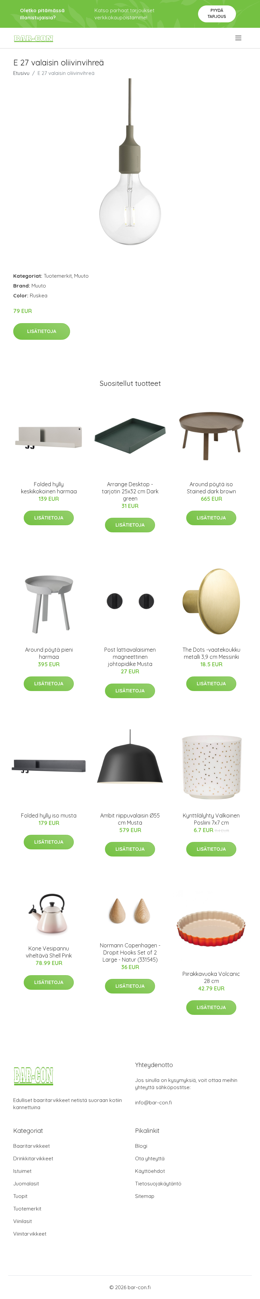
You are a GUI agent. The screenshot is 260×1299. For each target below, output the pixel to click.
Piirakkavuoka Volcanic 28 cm (211, 977)
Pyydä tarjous (217, 13)
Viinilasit (22, 1221)
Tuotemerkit (58, 276)
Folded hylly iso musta (49, 815)
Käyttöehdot (150, 1171)
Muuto (81, 276)
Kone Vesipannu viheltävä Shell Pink (49, 952)
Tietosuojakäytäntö (158, 1183)
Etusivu (21, 73)
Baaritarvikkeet (31, 1146)
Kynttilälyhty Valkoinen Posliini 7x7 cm (211, 819)
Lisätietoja (41, 331)
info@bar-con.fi (153, 1102)
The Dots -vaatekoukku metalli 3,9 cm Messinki (211, 653)
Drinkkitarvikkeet (33, 1158)
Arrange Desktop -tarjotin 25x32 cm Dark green (130, 491)
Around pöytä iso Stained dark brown (211, 488)
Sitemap (144, 1196)
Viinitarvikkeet (29, 1234)
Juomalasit (26, 1183)
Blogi (141, 1146)
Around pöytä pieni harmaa (49, 653)
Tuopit (20, 1196)
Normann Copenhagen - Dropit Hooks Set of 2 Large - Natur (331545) (130, 952)
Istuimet (22, 1171)
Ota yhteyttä (150, 1158)
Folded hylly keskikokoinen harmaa (49, 488)
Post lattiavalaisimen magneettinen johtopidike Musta (130, 656)
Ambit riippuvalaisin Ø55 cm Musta (130, 819)
